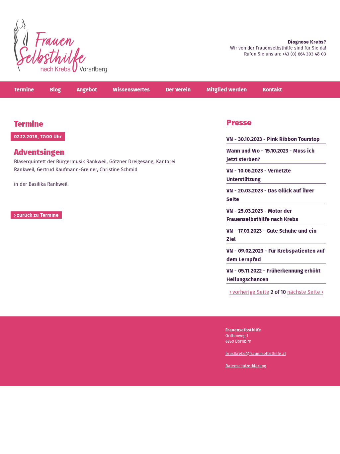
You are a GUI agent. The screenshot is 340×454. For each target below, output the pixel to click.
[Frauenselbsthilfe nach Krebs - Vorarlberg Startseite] (60, 48)
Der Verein (178, 89)
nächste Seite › (305, 292)
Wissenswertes (131, 89)
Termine (24, 89)
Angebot (87, 89)
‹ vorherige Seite (249, 292)
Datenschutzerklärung (245, 366)
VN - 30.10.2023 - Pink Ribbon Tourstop (273, 139)
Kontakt (272, 89)
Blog (55, 89)
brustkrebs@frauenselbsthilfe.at (255, 353)
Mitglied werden (227, 89)
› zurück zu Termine (36, 215)
